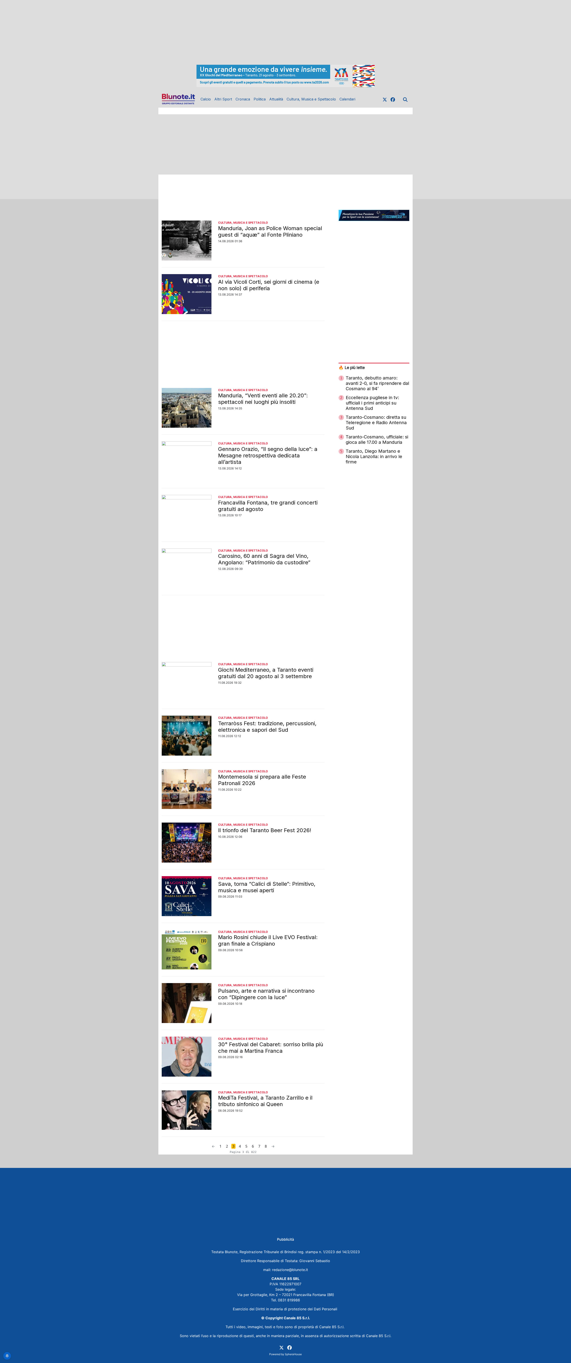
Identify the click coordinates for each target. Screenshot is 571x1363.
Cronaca (243, 99)
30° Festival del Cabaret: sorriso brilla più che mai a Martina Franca (270, 1047)
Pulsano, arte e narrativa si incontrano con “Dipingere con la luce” (266, 994)
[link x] (385, 99)
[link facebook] (393, 99)
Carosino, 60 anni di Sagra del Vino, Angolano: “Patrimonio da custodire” (264, 559)
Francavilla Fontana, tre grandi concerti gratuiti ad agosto (268, 505)
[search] (405, 99)
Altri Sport (223, 99)
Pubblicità (285, 1239)
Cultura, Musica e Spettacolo (311, 99)
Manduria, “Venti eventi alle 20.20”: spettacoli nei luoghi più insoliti (263, 398)
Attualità (276, 99)
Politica (260, 99)
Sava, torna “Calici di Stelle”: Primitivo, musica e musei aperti (266, 887)
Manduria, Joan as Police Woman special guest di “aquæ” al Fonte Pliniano (270, 231)
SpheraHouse (293, 1354)
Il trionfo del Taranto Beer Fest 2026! (264, 830)
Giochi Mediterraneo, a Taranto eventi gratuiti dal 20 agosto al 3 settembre (265, 673)
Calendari (347, 99)
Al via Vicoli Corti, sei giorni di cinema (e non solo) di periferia (268, 285)
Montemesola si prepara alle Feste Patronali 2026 (262, 779)
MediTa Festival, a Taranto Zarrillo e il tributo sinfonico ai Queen (265, 1100)
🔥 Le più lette (352, 367)
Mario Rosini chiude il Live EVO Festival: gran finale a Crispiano (268, 940)
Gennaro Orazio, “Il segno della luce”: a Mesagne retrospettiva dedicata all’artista (267, 455)
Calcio (206, 99)
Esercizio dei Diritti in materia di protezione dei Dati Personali (285, 1309)
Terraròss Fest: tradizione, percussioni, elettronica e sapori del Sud (267, 726)
